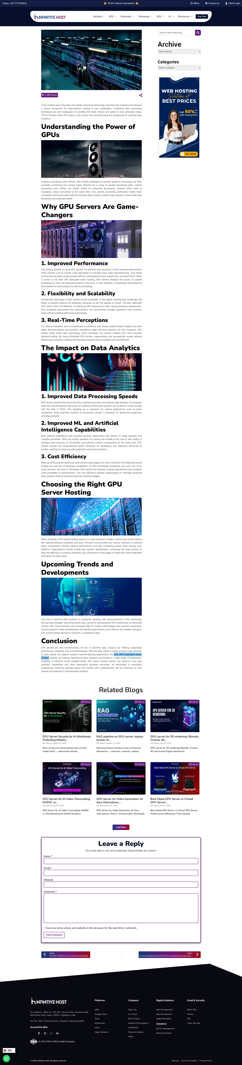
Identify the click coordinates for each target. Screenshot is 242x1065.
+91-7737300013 (18, 3)
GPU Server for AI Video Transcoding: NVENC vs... (66, 800)
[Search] (198, 32)
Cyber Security (193, 1023)
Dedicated (126, 16)
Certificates (133, 1027)
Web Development (164, 1009)
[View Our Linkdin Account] (57, 1033)
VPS (111, 16)
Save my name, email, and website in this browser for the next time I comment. (91, 928)
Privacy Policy (206, 1061)
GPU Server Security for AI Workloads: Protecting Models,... (67, 738)
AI (170, 16)
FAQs (130, 1036)
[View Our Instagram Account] (45, 1033)
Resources (184, 16)
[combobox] (176, 32)
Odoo (97, 1027)
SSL (189, 1018)
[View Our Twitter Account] (32, 1033)
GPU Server (86, 702)
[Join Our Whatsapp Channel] (51, 1033)
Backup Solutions (164, 1033)
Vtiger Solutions (102, 1032)
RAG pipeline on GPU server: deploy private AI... (119, 738)
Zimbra (190, 1014)
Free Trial (202, 16)
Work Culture (134, 1018)
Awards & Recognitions (138, 1023)
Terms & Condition (189, 1061)
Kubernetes (100, 1023)
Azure (97, 1018)
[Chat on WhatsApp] (6, 1058)
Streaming (144, 16)
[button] (121, 827)
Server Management (165, 1028)
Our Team (132, 1014)
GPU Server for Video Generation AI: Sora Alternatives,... (119, 800)
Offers (196, 3)
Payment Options (136, 1032)
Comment (50, 891)
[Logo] (59, 1001)
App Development (164, 1014)
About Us (132, 1009)
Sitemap (175, 1061)
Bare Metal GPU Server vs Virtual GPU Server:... (171, 800)
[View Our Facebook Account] (38, 1033)
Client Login (234, 3)
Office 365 (191, 1009)
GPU (159, 16)
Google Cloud (101, 1014)
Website (48, 880)
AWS (97, 1009)
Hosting (97, 16)
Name (48, 856)
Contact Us (213, 3)
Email (48, 868)
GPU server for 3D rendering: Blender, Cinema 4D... (174, 738)
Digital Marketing (163, 1018)
